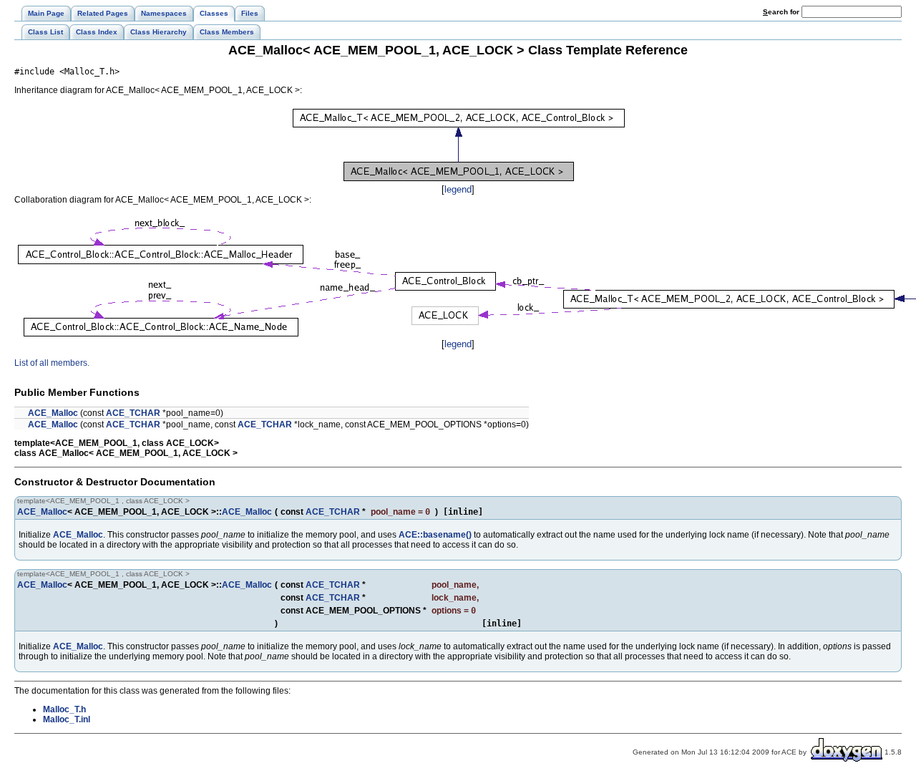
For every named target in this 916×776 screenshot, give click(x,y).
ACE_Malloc (53, 413)
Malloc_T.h (64, 709)
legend (458, 189)
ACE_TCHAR (133, 413)
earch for (782, 12)
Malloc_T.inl (66, 719)
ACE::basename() (435, 535)
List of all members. (51, 363)
